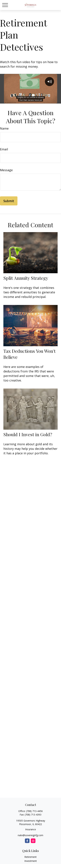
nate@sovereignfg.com (30, 835)
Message (6, 170)
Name (4, 128)
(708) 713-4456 (34, 811)
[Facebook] (27, 840)
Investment (30, 860)
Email (4, 149)
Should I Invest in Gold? (27, 434)
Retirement (30, 856)
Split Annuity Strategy (25, 278)
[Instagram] (33, 840)
